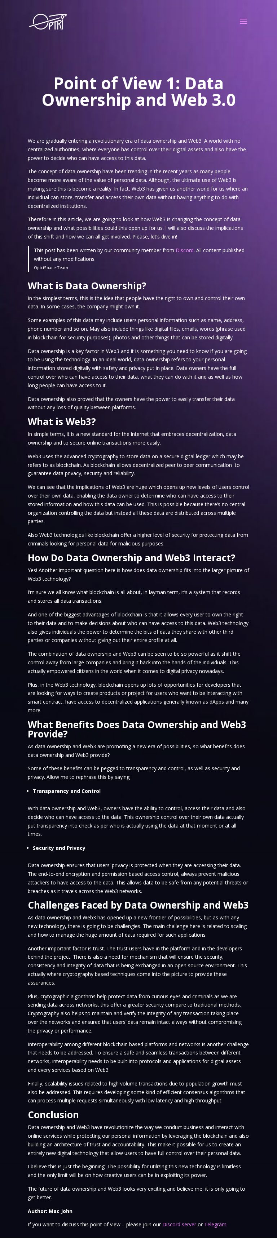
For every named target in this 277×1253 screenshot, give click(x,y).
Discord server (179, 1224)
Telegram (215, 1224)
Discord (185, 250)
